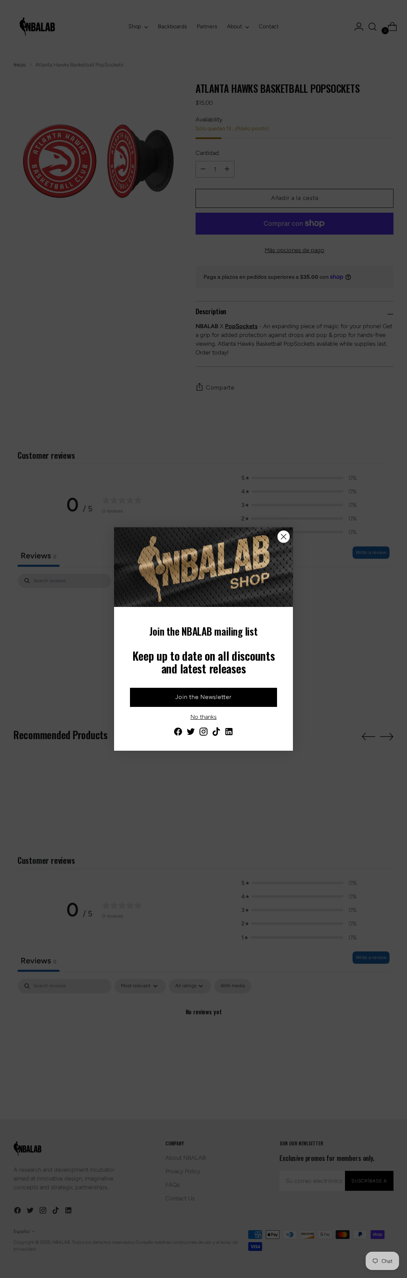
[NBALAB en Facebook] (178, 733)
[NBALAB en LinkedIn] (229, 733)
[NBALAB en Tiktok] (216, 733)
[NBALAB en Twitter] (191, 733)
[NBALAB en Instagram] (203, 733)
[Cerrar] (283, 536)
